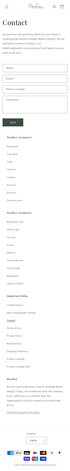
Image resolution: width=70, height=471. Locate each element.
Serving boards (15, 260)
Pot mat (11, 184)
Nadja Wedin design (29, 465)
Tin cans (11, 237)
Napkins (11, 252)
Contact (11, 320)
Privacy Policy (14, 335)
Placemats (12, 146)
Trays (9, 161)
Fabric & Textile (15, 283)
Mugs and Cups (15, 221)
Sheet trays (13, 229)
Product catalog (15, 358)
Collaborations (15, 305)
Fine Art (11, 169)
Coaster (11, 177)
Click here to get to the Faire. (23, 412)
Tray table (12, 154)
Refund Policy (14, 343)
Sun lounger (13, 268)
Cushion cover (14, 200)
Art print (11, 192)
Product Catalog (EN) (18, 366)
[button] (7, 6)
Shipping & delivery (17, 351)
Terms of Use (14, 328)
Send (13, 122)
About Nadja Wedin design (21, 312)
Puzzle (10, 245)
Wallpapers (13, 275)
